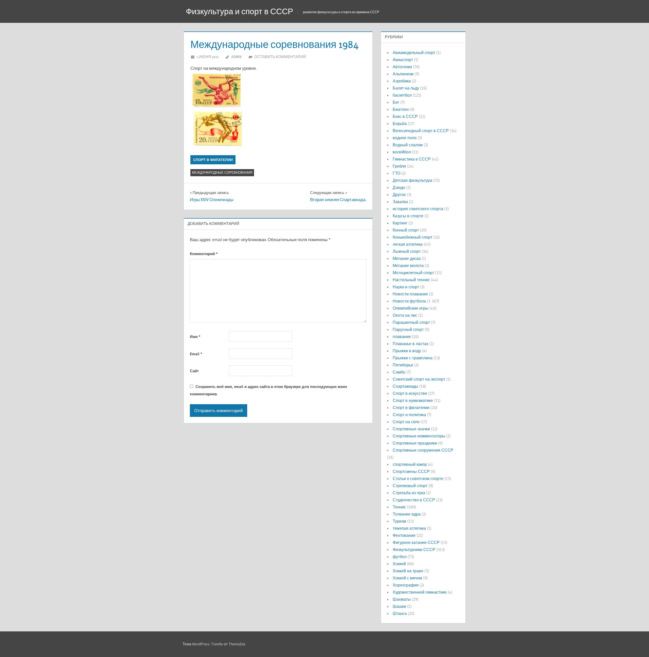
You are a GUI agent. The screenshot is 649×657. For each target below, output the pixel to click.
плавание (402, 336)
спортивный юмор (410, 464)
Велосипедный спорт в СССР (421, 130)
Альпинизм (403, 73)
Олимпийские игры (410, 308)
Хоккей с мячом (407, 577)
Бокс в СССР (405, 116)
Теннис (399, 506)
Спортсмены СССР (411, 471)
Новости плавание (410, 293)
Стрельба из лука (409, 492)
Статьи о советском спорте (418, 478)
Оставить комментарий (280, 56)
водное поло (405, 137)
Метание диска (407, 258)
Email (196, 353)
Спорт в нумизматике (413, 400)
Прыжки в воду (407, 350)
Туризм (399, 521)
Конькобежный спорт (412, 237)
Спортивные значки (411, 428)
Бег (396, 102)
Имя (195, 336)
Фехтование (404, 535)
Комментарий (204, 253)
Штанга (400, 613)
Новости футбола (409, 301)
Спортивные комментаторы (419, 435)
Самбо (399, 372)
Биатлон (401, 109)
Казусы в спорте (408, 215)
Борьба (400, 123)
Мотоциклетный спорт (413, 272)
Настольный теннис (411, 279)
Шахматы (402, 599)
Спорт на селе (406, 421)
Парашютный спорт (411, 322)
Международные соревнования (222, 172)
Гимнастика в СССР (412, 159)
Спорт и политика (409, 414)
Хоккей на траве (408, 570)
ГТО (396, 173)
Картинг (400, 222)
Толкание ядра (407, 514)
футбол (400, 556)
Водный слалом (408, 144)
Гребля (399, 166)
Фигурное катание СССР (416, 542)
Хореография (406, 585)
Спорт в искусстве (410, 393)
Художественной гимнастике (420, 592)
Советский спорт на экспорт (419, 379)
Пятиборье (403, 364)
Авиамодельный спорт (414, 52)
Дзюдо (399, 187)
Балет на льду (406, 88)
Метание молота (408, 265)
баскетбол (402, 95)
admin (236, 56)
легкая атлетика (408, 244)
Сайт (194, 370)
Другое (399, 194)
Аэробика (402, 80)
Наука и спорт (406, 286)
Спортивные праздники (415, 443)
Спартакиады (405, 386)
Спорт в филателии (213, 159)
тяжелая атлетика (409, 528)
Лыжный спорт (407, 251)
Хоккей (399, 563)
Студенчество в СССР (414, 499)
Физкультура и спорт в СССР (239, 11)
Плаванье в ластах (410, 343)
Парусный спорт (408, 329)
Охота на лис (405, 315)
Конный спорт (406, 230)
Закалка (400, 201)
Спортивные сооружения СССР (423, 450)
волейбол (402, 151)
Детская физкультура (412, 180)
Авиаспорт (403, 59)
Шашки (399, 606)
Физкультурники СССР (414, 549)
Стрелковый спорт (410, 485)
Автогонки (402, 66)
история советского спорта (418, 208)
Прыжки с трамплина (412, 357)
